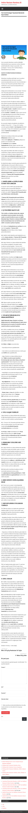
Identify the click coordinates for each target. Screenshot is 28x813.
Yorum (3, 667)
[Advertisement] (14, 31)
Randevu (4, 808)
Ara (2, 716)
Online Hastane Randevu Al (11, 2)
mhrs (3, 806)
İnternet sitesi (4, 699)
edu (3, 804)
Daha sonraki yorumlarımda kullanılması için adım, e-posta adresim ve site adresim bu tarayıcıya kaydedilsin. (13, 706)
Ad (2, 687)
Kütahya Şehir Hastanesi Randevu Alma (11, 765)
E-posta (3, 693)
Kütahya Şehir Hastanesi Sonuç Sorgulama (12, 767)
